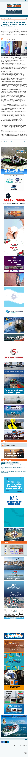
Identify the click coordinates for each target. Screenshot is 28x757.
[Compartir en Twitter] (4, 18)
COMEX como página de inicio (6, 744)
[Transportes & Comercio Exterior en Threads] (6, 742)
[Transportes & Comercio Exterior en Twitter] (4, 742)
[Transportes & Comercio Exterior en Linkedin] (8, 742)
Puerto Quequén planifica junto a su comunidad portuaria (11, 469)
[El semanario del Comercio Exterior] (14, 5)
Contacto (15, 744)
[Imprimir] (24, 18)
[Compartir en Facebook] (3, 18)
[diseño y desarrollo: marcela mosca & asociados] (25, 752)
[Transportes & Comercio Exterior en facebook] (2, 742)
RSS (13, 744)
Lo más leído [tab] (8, 462)
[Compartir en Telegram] (8, 18)
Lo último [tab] (3, 462)
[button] (2, 48)
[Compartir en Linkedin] (10, 18)
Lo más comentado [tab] (15, 462)
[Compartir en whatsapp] (6, 18)
